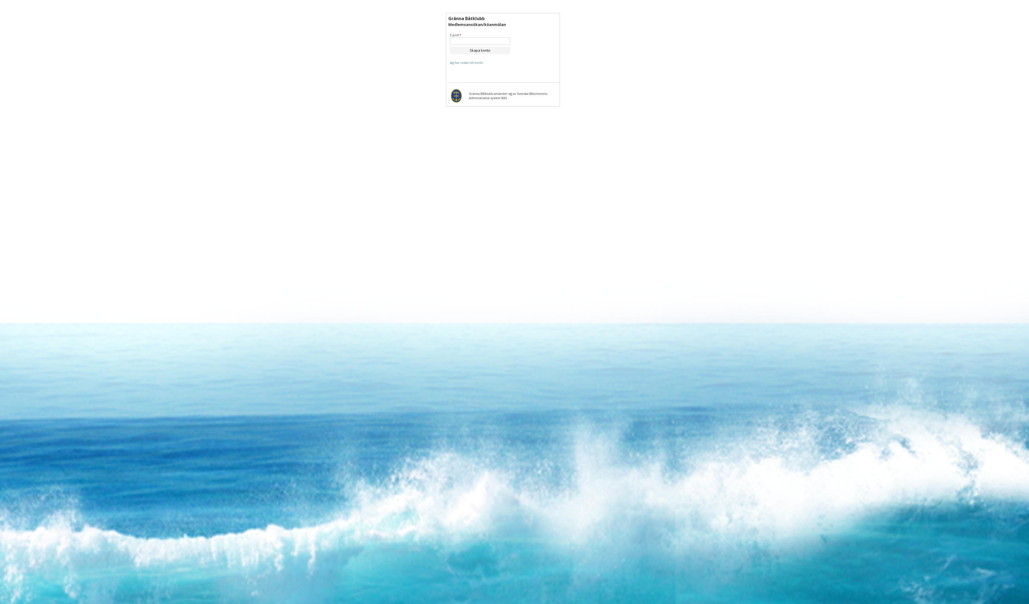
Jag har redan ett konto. (467, 63)
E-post (455, 35)
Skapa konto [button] (480, 50)
